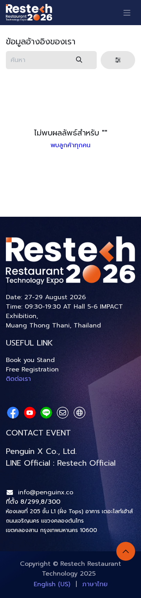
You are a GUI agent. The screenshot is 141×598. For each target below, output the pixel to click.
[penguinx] (63, 413)
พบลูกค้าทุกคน (70, 145)
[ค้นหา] (79, 60)
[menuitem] (52, 584)
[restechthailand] (79, 413)
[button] (125, 551)
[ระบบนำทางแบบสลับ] (127, 12)
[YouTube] (30, 413)
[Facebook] (13, 413)
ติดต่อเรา (18, 379)
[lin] (46, 413)
